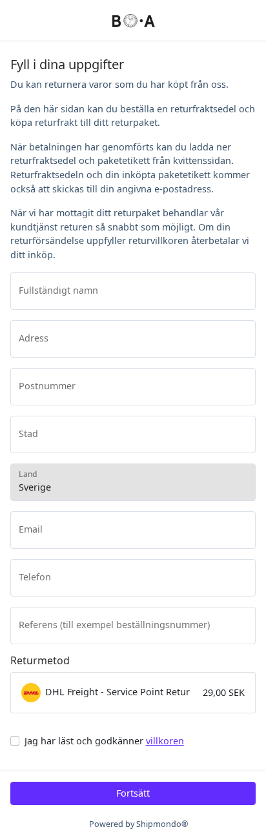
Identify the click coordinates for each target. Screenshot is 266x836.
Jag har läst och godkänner (104, 741)
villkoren (165, 741)
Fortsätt (133, 793)
